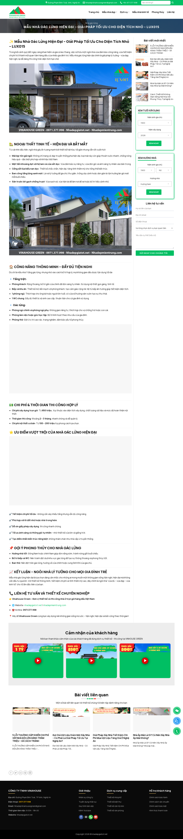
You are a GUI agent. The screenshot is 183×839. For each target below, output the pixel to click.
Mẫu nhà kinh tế (140, 12)
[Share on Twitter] (16, 773)
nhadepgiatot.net (33, 605)
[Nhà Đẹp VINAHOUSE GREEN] (22, 12)
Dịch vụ (124, 12)
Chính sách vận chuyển (159, 801)
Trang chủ (93, 12)
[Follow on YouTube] (96, 817)
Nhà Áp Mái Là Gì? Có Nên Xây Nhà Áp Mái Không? (162, 84)
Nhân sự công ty (86, 797)
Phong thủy (158, 12)
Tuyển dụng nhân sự (87, 801)
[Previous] (9, 723)
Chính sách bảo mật (158, 806)
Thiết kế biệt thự (114, 801)
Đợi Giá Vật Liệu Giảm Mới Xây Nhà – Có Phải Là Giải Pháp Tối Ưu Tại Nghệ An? (161, 63)
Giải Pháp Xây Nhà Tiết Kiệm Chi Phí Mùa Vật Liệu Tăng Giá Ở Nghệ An (161, 74)
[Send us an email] (86, 817)
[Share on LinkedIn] (30, 773)
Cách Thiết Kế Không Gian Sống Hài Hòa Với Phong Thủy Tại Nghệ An (161, 96)
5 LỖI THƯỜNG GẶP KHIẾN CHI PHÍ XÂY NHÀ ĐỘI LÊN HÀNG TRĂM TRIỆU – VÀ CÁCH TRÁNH (161, 49)
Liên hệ (171, 12)
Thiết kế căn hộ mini (115, 806)
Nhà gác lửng (91, 23)
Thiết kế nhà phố (114, 797)
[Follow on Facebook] (81, 817)
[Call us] (91, 817)
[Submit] (173, 3)
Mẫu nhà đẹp (108, 12)
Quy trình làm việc (86, 806)
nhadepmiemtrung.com (54, 605)
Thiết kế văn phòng (115, 810)
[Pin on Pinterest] (25, 773)
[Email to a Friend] (20, 773)
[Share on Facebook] (11, 773)
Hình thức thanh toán (158, 810)
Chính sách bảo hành (158, 797)
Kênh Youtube (85, 810)
